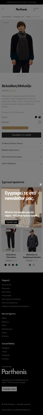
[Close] (40, 184)
